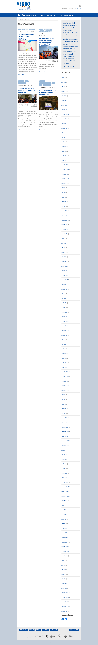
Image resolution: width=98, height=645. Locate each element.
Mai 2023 (63, 247)
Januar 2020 (64, 422)
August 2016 (64, 611)
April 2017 (63, 574)
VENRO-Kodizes (71, 58)
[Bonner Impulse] (28, 639)
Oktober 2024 (64, 174)
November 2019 (65, 431)
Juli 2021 (63, 339)
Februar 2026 (64, 100)
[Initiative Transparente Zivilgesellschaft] (69, 639)
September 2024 (65, 178)
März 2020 (63, 413)
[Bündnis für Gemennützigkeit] (59, 639)
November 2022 (65, 275)
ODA (73, 51)
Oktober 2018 (64, 491)
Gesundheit (65, 39)
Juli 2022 (63, 293)
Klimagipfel (65, 46)
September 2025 (65, 123)
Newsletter (75, 630)
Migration (42, 31)
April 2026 (63, 91)
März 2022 (63, 307)
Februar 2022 (64, 312)
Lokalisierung (76, 46)
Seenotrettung (49, 31)
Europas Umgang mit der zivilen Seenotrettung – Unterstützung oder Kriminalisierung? (46, 41)
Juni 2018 (63, 510)
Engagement (65, 30)
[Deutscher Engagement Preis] (50, 639)
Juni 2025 (63, 137)
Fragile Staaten (65, 37)
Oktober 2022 (64, 280)
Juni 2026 (63, 82)
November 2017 (65, 542)
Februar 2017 (64, 583)
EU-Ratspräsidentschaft (71, 35)
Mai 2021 (63, 349)
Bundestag (75, 25)
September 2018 (65, 496)
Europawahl (77, 35)
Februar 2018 (64, 528)
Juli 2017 (63, 560)
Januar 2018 (64, 533)
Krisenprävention (70, 46)
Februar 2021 (64, 362)
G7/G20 (26, 81)
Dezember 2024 (64, 165)
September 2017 (65, 551)
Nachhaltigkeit (66, 51)
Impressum (45, 630)
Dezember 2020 (64, 372)
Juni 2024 (63, 192)
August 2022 (64, 289)
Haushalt (75, 39)
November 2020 (65, 376)
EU (67, 35)
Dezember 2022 (64, 270)
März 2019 (63, 468)
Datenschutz (54, 630)
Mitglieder (35, 15)
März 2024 (63, 206)
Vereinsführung (66, 61)
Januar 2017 (64, 588)
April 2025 (63, 146)
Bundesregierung (70, 25)
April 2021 (63, 353)
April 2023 (63, 252)
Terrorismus (72, 56)
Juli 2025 (63, 132)
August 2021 (64, 335)
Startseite (19, 15)
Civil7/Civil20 (21, 81)
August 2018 (64, 500)
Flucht (41, 29)
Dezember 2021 (64, 316)
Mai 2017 (63, 569)
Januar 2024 (64, 215)
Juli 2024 (63, 188)
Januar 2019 (64, 477)
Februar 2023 (64, 261)
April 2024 (63, 201)
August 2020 (64, 390)
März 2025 (63, 151)
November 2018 (65, 487)
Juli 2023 (63, 238)
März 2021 (63, 358)
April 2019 (63, 464)
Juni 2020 (63, 399)
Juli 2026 (63, 77)
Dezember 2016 (64, 592)
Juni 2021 (63, 344)
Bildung (64, 25)
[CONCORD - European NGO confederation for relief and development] (39, 639)
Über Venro (26, 15)
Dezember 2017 (64, 537)
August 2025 (64, 128)
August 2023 (64, 234)
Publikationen (51, 15)
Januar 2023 (64, 266)
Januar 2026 (64, 105)
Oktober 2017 (64, 546)
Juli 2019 (63, 450)
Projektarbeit (25, 29)
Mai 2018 (63, 514)
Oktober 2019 (64, 436)
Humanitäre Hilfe (47, 29)
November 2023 (65, 220)
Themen (42, 15)
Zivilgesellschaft (22, 83)
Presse (60, 15)
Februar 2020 (64, 418)
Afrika (64, 23)
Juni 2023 (63, 243)
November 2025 (65, 114)
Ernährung (64, 35)
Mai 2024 (63, 197)
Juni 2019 (63, 454)
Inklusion (64, 44)
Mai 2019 (63, 459)
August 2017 (64, 556)
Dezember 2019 (64, 427)
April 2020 (63, 408)
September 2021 (65, 330)
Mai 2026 (63, 86)
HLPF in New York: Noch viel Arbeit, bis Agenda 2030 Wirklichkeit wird (47, 92)
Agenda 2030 (42, 81)
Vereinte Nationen (46, 85)
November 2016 (65, 597)
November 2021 (65, 321)
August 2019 (64, 445)
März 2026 (63, 96)
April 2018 (63, 519)
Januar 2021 (64, 367)
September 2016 (65, 606)
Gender (72, 37)
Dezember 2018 (64, 482)
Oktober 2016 (64, 602)
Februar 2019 (64, 473)
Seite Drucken (23, 630)
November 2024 (65, 169)
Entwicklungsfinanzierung (45, 83)
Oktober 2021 (64, 326)
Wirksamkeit (70, 63)
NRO (19, 29)
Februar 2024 (64, 211)
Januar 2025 (64, 160)
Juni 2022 (63, 298)
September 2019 (65, 441)
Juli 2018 (63, 505)
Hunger (76, 41)
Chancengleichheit (68, 28)
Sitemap (38, 630)
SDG (40, 85)
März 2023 (63, 257)
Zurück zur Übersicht (24, 19)
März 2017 (63, 579)
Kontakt (31, 630)
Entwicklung (70, 30)
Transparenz (32, 29)
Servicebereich (69, 15)
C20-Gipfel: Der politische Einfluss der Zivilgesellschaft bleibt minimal (26, 90)
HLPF (54, 83)
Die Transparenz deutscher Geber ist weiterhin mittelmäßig (26, 36)
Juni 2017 (63, 565)
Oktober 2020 (64, 381)
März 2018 (63, 523)
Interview (68, 44)
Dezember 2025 (64, 109)
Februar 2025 (64, 155)
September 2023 (65, 229)
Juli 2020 (63, 395)
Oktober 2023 (64, 224)
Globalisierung (71, 39)
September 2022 (65, 284)
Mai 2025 (63, 142)
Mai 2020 (63, 404)
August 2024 (64, 183)
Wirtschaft (74, 63)
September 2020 (65, 385)
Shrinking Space (67, 56)
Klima (73, 44)
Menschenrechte (67, 49)
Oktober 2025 (64, 119)
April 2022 (63, 303)
